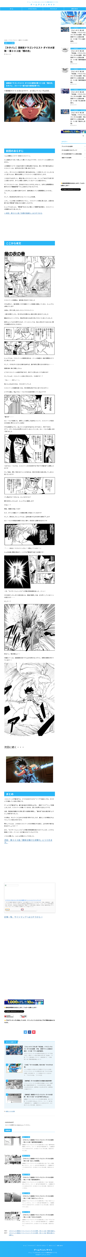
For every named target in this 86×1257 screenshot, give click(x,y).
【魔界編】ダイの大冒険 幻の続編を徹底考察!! (38, 1081)
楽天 (22, 909)
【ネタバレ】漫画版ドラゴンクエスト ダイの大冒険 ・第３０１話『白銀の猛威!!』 (32, 1231)
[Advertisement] (29, 25)
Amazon (7, 909)
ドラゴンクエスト (32, 9)
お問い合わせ (74, 9)
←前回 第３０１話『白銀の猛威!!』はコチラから (23, 213)
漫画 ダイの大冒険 (10, 1111)
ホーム (11, 9)
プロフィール (52, 1245)
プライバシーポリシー (41, 1245)
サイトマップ (53, 9)
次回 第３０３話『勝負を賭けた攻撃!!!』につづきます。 (28, 841)
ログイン (20, 1125)
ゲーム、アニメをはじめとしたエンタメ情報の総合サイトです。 (43, 1252)
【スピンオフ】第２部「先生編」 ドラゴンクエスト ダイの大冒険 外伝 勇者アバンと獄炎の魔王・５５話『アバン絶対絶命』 (38, 1049)
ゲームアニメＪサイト (43, 4)
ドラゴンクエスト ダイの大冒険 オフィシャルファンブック (23, 900)
